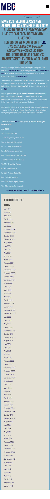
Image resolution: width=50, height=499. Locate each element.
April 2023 (7, 296)
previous (29, 16)
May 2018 (7, 472)
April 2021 (7, 354)
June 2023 (8, 290)
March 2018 (8, 479)
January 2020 (8, 404)
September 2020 (9, 377)
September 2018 (9, 458)
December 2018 (9, 448)
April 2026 (7, 215)
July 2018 (7, 465)
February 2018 (9, 482)
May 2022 (7, 323)
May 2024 (7, 252)
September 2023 (9, 279)
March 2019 (8, 438)
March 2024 (8, 259)
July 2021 (7, 344)
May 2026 (7, 212)
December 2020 (9, 367)
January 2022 (8, 327)
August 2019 (8, 421)
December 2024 (9, 229)
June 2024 (8, 249)
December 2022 (9, 310)
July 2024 (7, 246)
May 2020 (7, 391)
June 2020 (8, 387)
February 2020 (9, 401)
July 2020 (7, 384)
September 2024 (9, 239)
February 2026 (9, 222)
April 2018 (7, 475)
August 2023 (8, 283)
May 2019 (7, 431)
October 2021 (8, 334)
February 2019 (9, 442)
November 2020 (9, 371)
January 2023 (8, 306)
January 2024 (8, 266)
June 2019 (7, 428)
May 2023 (7, 293)
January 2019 (8, 445)
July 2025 (7, 225)
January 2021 (8, 364)
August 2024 (8, 242)
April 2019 (7, 435)
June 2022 (8, 320)
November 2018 (9, 452)
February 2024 (9, 263)
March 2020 (8, 398)
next (36, 16)
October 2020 (9, 374)
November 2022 (9, 313)
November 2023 (9, 273)
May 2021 (7, 350)
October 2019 (8, 414)
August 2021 (8, 340)
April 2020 (7, 394)
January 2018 (8, 485)
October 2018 (8, 455)
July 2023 (7, 286)
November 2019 (9, 411)
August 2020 (8, 381)
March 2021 (8, 357)
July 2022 (7, 317)
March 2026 (8, 219)
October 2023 (9, 276)
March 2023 (8, 300)
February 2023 (9, 303)
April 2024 (7, 256)
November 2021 (9, 330)
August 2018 (8, 462)
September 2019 (9, 418)
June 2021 (7, 347)
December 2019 (9, 408)
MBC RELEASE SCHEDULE (14, 200)
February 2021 (9, 361)
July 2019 (7, 425)
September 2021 (9, 337)
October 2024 (9, 236)
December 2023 (9, 269)
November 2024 (9, 232)
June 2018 (7, 469)
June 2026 (8, 208)
